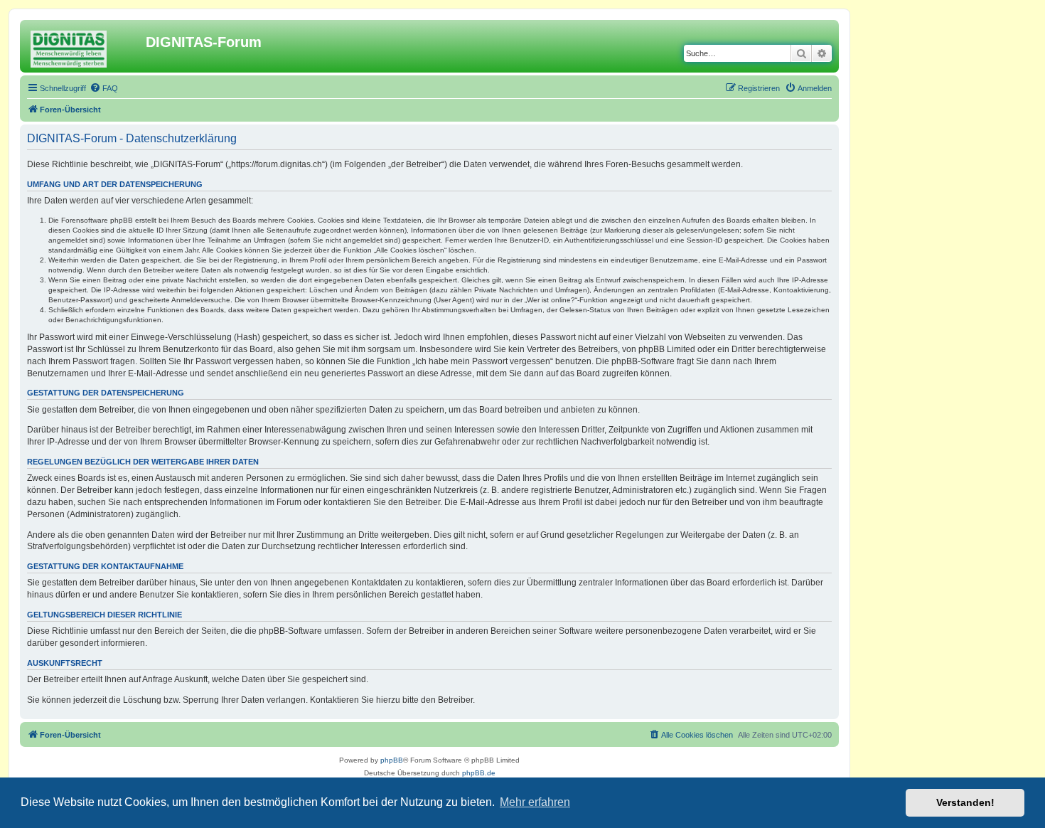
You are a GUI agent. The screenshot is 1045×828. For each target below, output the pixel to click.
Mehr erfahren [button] (535, 802)
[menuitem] (104, 88)
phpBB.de (478, 773)
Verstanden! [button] (965, 802)
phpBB (391, 760)
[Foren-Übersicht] (84, 46)
